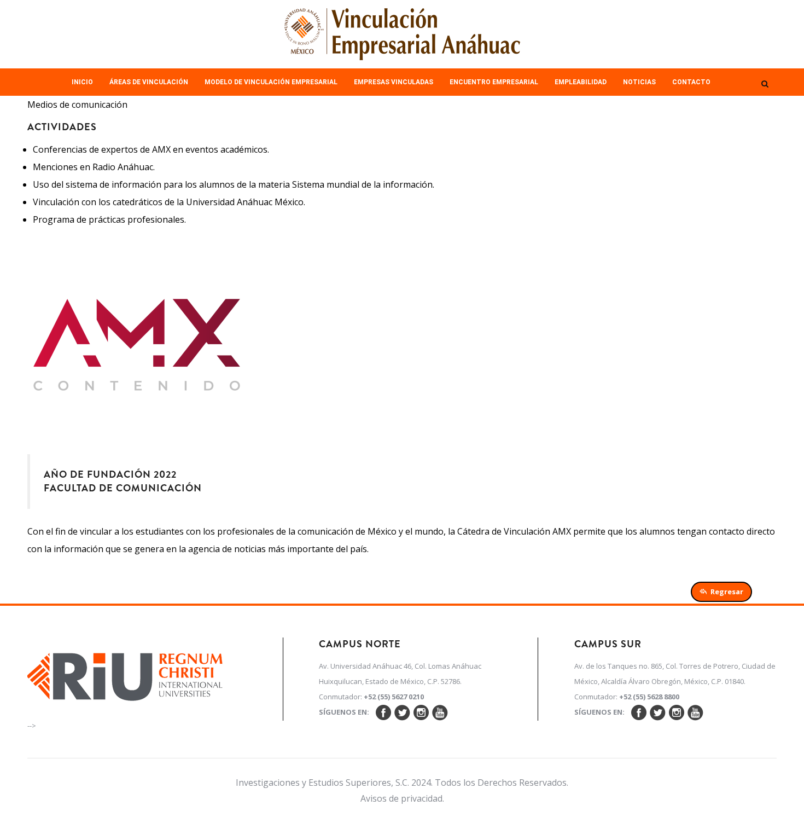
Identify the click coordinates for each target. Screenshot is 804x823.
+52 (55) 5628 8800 (649, 697)
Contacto (691, 82)
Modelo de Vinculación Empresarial (271, 82)
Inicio (82, 82)
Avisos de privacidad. (402, 798)
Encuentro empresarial (494, 82)
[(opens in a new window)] (125, 674)
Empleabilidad (581, 82)
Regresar (726, 591)
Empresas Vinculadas (393, 82)
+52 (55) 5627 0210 (394, 697)
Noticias (639, 82)
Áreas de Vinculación (148, 82)
